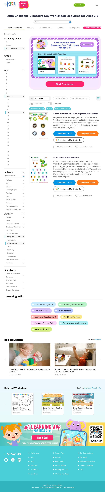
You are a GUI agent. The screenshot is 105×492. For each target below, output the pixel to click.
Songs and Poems (12, 224)
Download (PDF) (64, 134)
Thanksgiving (11, 256)
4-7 (8, 126)
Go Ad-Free (79, 5)
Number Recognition (43, 304)
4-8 (8, 129)
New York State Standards (11, 281)
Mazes (8, 220)
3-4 (8, 99)
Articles (98, 340)
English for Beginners (13, 209)
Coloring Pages (11, 190)
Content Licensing (86, 465)
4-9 (8, 132)
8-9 (8, 165)
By (32, 98)
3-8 (8, 113)
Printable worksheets (14, 28)
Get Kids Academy (86, 453)
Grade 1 (8, 63)
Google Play (59, 453)
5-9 (8, 145)
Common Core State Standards (13, 275)
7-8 (8, 158)
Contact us (34, 470)
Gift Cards (83, 457)
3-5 (8, 103)
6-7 (8, 148)
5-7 (8, 139)
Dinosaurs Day (12, 243)
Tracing (8, 217)
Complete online (87, 134)
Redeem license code (87, 461)
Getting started (60, 465)
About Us (34, 465)
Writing (8, 186)
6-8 (8, 152)
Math (7, 183)
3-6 (8, 106)
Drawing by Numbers (13, 227)
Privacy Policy (57, 485)
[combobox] (41, 98)
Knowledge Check (12, 260)
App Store (34, 474)
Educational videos (45, 28)
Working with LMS (61, 470)
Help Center (59, 461)
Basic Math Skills (42, 329)
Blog (32, 461)
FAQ (81, 470)
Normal (8, 45)
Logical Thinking (12, 233)
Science (8, 203)
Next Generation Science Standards (12, 288)
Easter (9, 246)
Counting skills (64, 310)
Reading (9, 193)
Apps (32, 457)
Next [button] (100, 360)
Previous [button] (5, 360)
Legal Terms (47, 485)
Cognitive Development (45, 317)
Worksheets (35, 453)
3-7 (8, 109)
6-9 (8, 155)
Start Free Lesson (65, 84)
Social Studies (11, 199)
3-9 (8, 116)
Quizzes (60, 28)
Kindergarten (10, 59)
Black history (11, 240)
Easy (7, 42)
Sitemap (58, 457)
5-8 (8, 142)
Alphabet (9, 180)
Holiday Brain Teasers (13, 237)
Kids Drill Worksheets (94, 28)
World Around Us (12, 206)
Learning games (74, 28)
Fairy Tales (9, 230)
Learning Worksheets (92, 388)
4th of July (10, 250)
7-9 (8, 162)
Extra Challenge (11, 48)
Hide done (57, 104)
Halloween (10, 253)
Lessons (30, 28)
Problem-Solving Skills (44, 323)
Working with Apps (62, 474)
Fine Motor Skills (41, 310)
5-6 (8, 135)
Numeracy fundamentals (73, 304)
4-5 (8, 119)
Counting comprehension (74, 323)
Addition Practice (72, 317)
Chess (8, 196)
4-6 (8, 122)
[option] (31, 359)
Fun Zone (9, 263)
